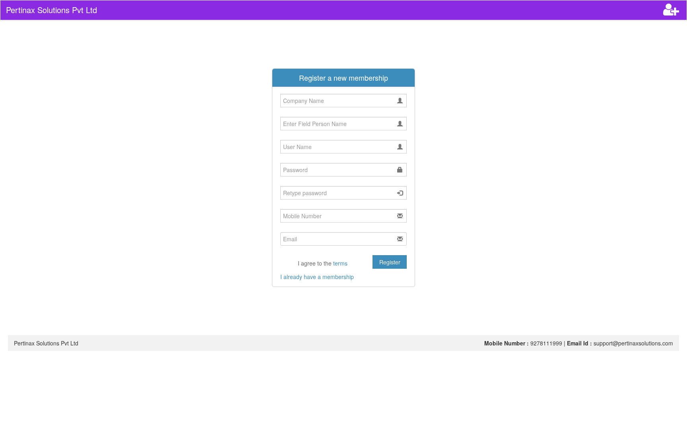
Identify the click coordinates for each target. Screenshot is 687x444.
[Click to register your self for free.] (672, 12)
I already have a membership (317, 277)
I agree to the (321, 263)
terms (340, 263)
